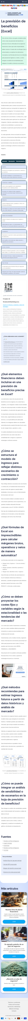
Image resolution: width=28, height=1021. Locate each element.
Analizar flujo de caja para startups (12, 860)
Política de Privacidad (14, 1004)
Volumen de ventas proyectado (11, 872)
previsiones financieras (12, 770)
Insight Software (8, 843)
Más (4, 1)
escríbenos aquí (7, 361)
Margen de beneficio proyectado (12, 868)
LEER (14, 921)
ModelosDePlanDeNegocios (10, 341)
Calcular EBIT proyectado (10, 864)
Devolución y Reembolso (14, 1006)
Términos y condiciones (14, 1002)
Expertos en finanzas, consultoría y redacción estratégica (13, 305)
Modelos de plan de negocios (14, 1015)
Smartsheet (6, 845)
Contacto (14, 1011)
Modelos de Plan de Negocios (11, 841)
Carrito (25, 1)
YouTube (6, 850)
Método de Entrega (14, 1008)
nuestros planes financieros (12, 92)
